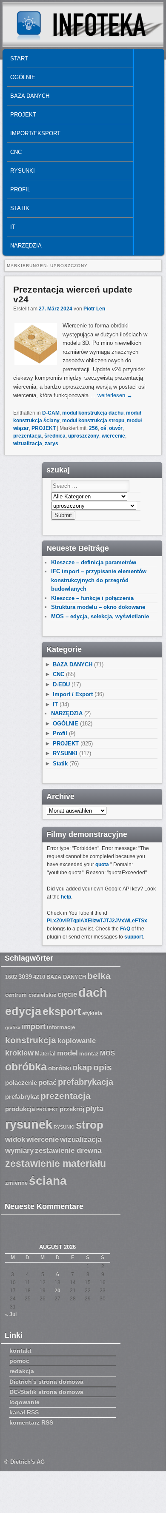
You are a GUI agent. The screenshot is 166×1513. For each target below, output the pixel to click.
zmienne (16, 1183)
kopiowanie (76, 1041)
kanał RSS (24, 1412)
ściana (48, 1180)
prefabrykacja (85, 1081)
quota (102, 864)
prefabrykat (22, 1096)
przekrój (72, 1109)
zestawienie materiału (55, 1163)
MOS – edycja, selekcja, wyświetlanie (100, 616)
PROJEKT (23, 114)
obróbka (26, 1066)
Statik (19, 208)
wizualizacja (27, 444)
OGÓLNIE (22, 77)
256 (93, 428)
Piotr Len (94, 309)
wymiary (19, 1150)
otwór (116, 428)
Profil (20, 189)
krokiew (19, 1053)
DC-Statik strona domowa (46, 1391)
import (34, 1026)
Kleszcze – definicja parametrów (93, 562)
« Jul (11, 1314)
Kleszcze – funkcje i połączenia (92, 598)
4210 (39, 977)
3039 (25, 976)
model (67, 1053)
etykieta (92, 1013)
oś (103, 428)
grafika (12, 1027)
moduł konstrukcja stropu (93, 421)
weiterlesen (114, 395)
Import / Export (73, 694)
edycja (23, 1011)
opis (102, 1067)
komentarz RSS (31, 1422)
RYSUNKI (22, 171)
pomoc (19, 1360)
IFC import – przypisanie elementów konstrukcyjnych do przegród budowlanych (98, 580)
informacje (61, 1027)
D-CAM (51, 413)
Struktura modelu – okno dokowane (98, 607)
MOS (107, 1053)
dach (92, 992)
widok (15, 1139)
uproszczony (83, 436)
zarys (51, 444)
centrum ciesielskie (30, 995)
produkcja (20, 1109)
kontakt (20, 1350)
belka (99, 976)
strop (89, 1125)
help (66, 897)
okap (82, 1067)
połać (47, 1082)
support (133, 937)
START (19, 58)
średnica (55, 436)
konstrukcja (30, 1040)
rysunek (28, 1124)
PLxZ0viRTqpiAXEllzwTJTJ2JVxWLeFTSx (97, 921)
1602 (11, 977)
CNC (16, 152)
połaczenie (21, 1082)
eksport (62, 1011)
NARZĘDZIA (26, 245)
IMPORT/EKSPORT (35, 133)
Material (45, 1054)
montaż (89, 1054)
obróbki (59, 1068)
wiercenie (113, 436)
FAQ (125, 929)
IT (12, 227)
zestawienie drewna (68, 1150)
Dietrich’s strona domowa (46, 1381)
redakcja (21, 1371)
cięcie (67, 994)
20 (57, 1291)
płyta (94, 1108)
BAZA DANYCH (29, 96)
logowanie (24, 1402)
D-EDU (61, 684)
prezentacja (27, 436)
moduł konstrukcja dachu (92, 413)
